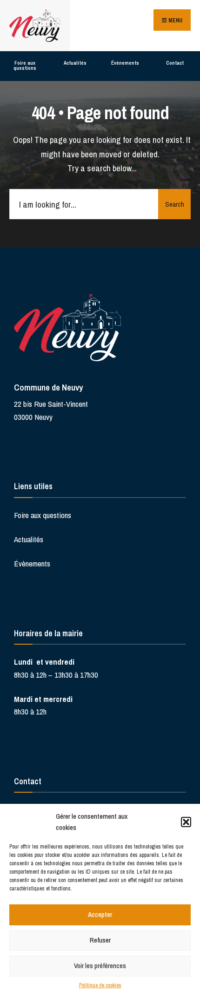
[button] (186, 822)
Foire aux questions (24, 65)
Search (174, 204)
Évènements (125, 63)
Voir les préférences (100, 965)
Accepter (100, 914)
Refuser (100, 940)
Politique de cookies (100, 985)
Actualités (75, 63)
